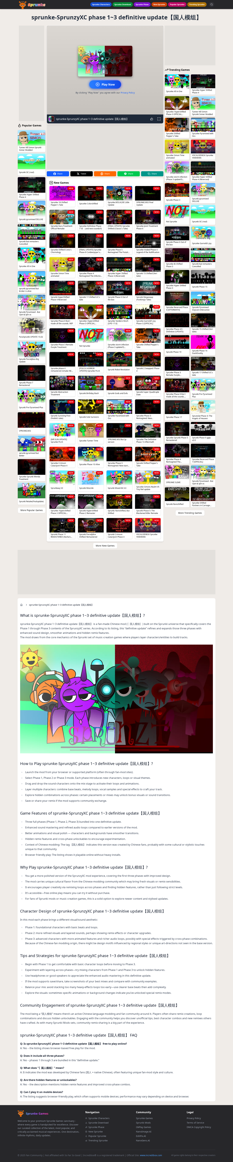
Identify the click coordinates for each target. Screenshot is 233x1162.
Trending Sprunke (197, 4)
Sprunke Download (122, 4)
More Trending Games (190, 512)
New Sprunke (159, 4)
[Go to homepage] (21, 605)
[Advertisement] (31, 73)
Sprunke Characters (101, 4)
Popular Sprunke (177, 4)
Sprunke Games (144, 1118)
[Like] (151, 119)
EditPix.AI (141, 1136)
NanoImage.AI (143, 1131)
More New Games (105, 545)
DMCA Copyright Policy (199, 1127)
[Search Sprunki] (211, 4)
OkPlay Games (143, 1127)
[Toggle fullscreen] (159, 119)
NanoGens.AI (143, 1140)
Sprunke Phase (142, 4)
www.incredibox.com (151, 1155)
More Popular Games (31, 510)
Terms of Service (195, 1122)
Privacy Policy (128, 92)
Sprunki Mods (143, 1122)
